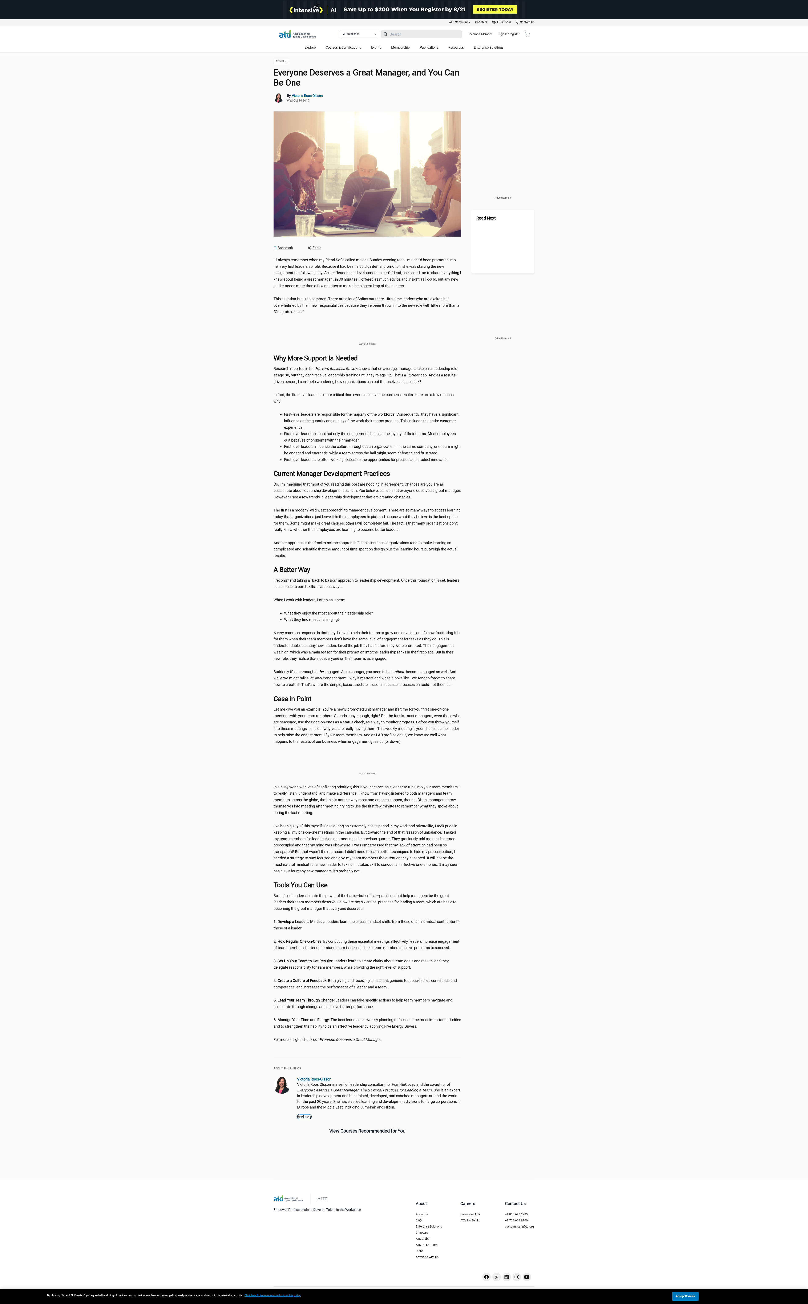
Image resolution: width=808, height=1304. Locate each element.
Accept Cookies (685, 1296)
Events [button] (376, 48)
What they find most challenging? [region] (312, 619)
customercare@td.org (519, 1226)
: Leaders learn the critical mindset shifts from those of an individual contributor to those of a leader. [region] (367, 924)
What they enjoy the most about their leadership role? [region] (328, 613)
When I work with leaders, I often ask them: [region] (309, 600)
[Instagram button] (517, 1277)
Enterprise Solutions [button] (489, 48)
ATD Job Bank (469, 1220)
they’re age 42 (379, 375)
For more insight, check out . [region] (328, 1039)
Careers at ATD (470, 1214)
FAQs (419, 1220)
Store (419, 1251)
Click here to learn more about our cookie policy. (273, 1295)
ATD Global (423, 1238)
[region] (404, 1296)
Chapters (422, 1232)
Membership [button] (400, 48)
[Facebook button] (486, 1277)
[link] (459, 22)
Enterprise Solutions (429, 1226)
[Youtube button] (527, 1277)
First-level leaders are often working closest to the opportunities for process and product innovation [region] (366, 459)
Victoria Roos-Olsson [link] (307, 96)
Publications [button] (429, 48)
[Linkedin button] (506, 1277)
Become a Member (480, 34)
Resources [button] (456, 48)
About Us (422, 1214)
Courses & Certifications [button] (343, 48)
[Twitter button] (496, 1277)
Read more (304, 1116)
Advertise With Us (427, 1257)
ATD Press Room (426, 1244)
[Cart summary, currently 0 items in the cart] (528, 34)
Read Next (486, 218)
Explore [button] (310, 48)
